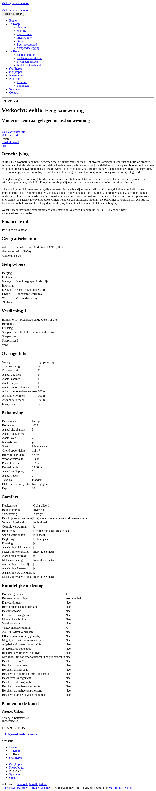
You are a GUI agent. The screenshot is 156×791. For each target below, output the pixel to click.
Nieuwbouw (24, 37)
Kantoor (22, 82)
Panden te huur (26, 54)
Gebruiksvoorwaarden (15, 787)
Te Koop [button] (14, 24)
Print (4, 145)
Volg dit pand (10, 135)
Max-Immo (115, 787)
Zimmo (128, 787)
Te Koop (22, 27)
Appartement (24, 34)
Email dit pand (10, 142)
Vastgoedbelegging (28, 48)
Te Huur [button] (14, 51)
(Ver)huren (15, 68)
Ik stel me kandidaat (29, 65)
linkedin (33, 784)
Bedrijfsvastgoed (27, 44)
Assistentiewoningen (29, 58)
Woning (21, 30)
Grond (21, 41)
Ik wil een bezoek (27, 61)
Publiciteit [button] (15, 78)
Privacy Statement (41, 787)
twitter (43, 784)
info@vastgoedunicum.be (21, 734)
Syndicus (14, 89)
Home (13, 20)
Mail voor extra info (13, 132)
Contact (13, 92)
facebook (22, 784)
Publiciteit (23, 85)
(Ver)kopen (16, 72)
